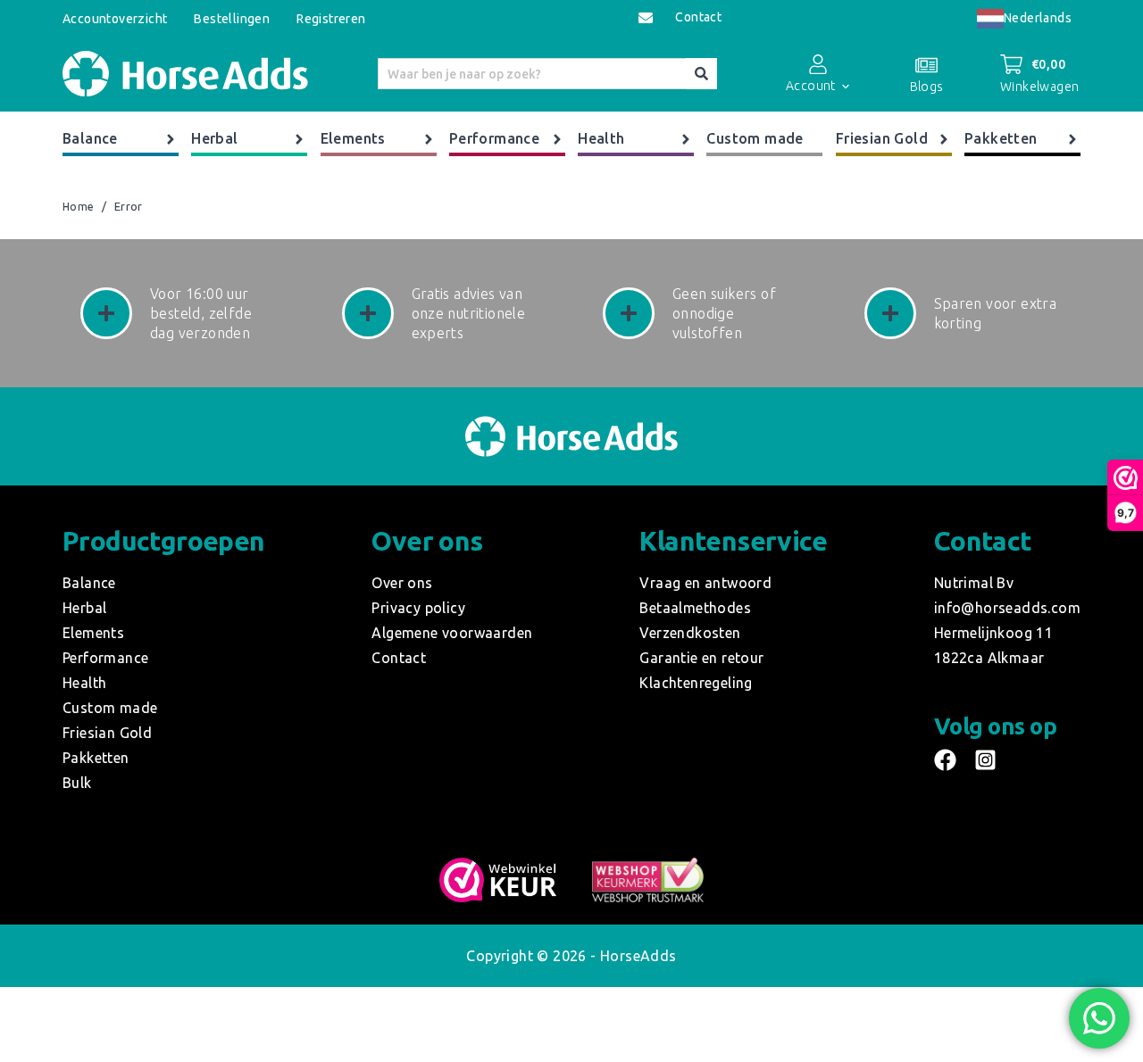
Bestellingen (232, 19)
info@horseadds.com (1007, 608)
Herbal (214, 138)
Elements (353, 138)
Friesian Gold (882, 138)
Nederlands (1038, 18)
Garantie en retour (701, 658)
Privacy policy (418, 608)
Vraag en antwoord (705, 583)
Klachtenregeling (695, 683)
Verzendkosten (689, 633)
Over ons (401, 583)
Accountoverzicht (115, 19)
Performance (494, 138)
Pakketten (1001, 138)
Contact (698, 17)
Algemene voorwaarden (451, 633)
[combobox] (1024, 18)
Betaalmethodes (695, 608)
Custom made (754, 138)
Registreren (330, 19)
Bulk (77, 783)
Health (601, 138)
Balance (90, 138)
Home (79, 207)
